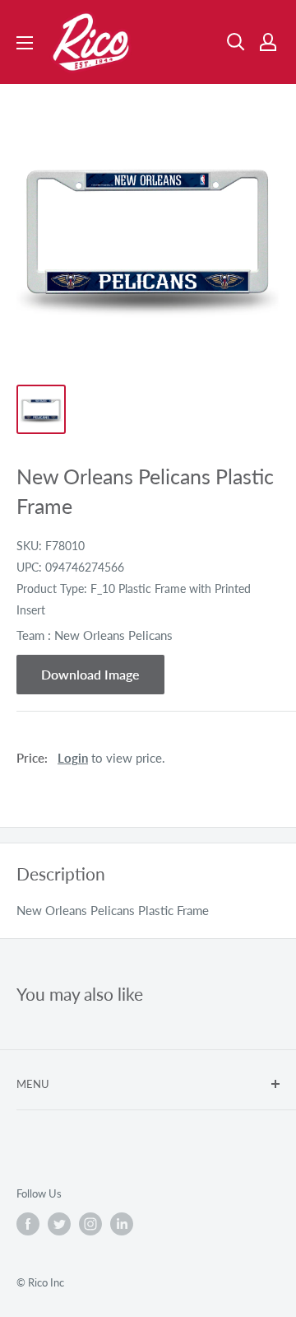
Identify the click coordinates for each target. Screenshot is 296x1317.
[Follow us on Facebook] (27, 1223)
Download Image (90, 674)
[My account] (268, 42)
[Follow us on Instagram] (90, 1223)
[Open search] (236, 42)
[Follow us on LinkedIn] (121, 1223)
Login (73, 757)
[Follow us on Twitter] (59, 1223)
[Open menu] (24, 42)
